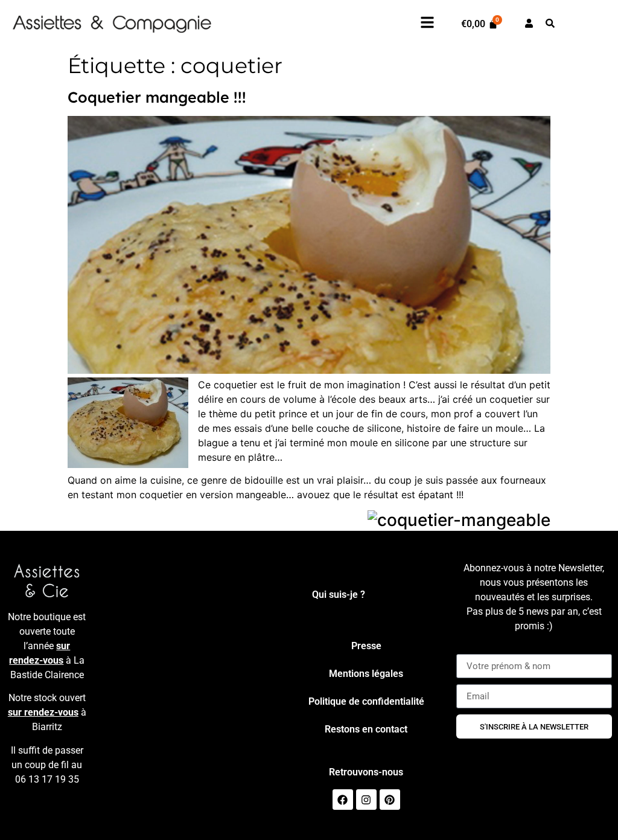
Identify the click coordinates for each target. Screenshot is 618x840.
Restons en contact (366, 729)
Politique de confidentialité (366, 701)
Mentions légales (366, 673)
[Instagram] (366, 799)
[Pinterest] (390, 799)
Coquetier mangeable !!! (157, 97)
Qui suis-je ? (338, 594)
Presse (366, 646)
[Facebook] (343, 799)
